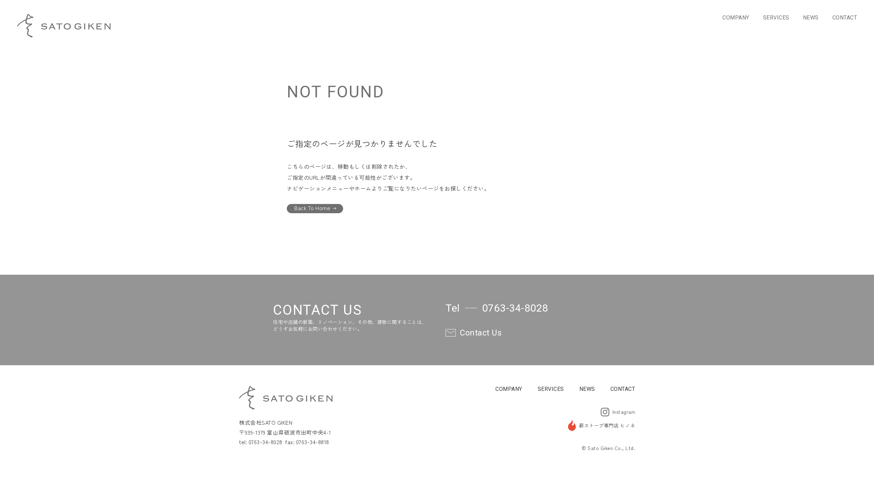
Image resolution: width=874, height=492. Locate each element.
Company (735, 17)
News (811, 17)
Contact (844, 17)
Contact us (481, 333)
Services (776, 17)
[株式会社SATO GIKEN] (64, 26)
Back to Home (312, 208)
